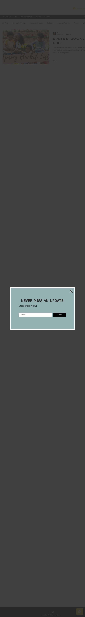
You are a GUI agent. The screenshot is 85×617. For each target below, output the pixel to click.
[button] (71, 291)
